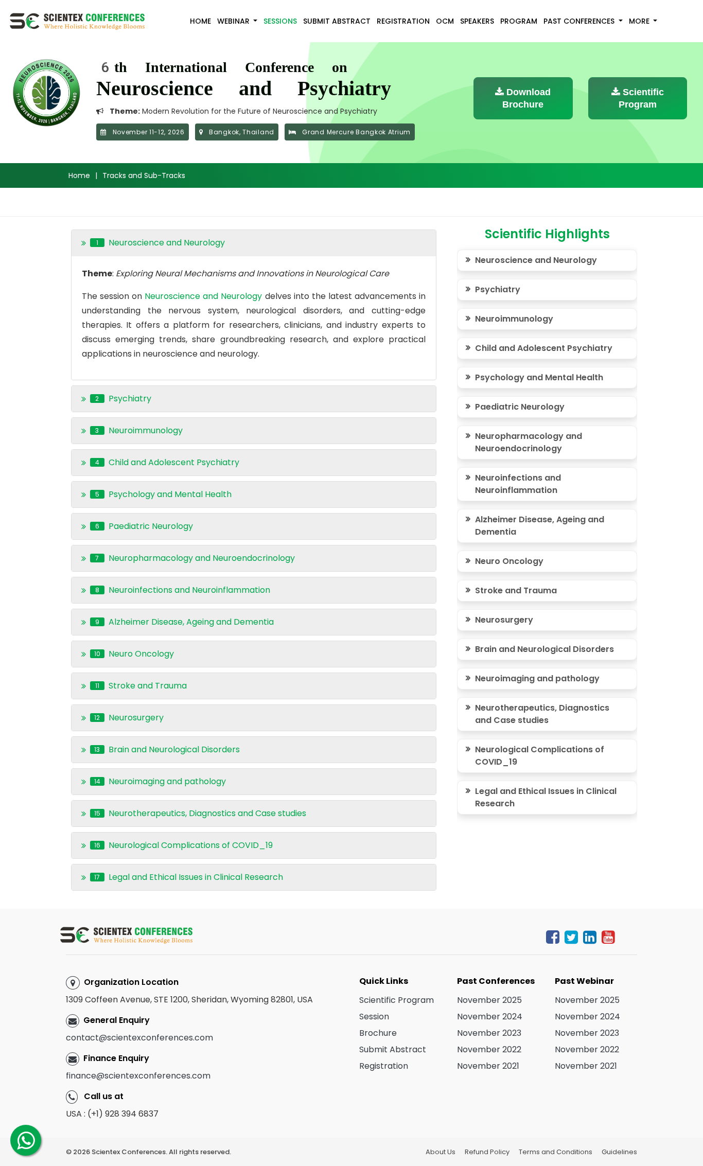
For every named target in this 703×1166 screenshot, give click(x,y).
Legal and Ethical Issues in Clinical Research (546, 797)
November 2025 (489, 1000)
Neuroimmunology (514, 319)
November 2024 (489, 1016)
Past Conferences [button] (580, 21)
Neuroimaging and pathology (537, 678)
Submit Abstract (337, 21)
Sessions (280, 21)
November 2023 (489, 1033)
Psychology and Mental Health (539, 377)
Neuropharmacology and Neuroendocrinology (528, 442)
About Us (440, 1152)
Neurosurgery (504, 620)
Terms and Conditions (555, 1152)
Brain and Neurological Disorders (544, 649)
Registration (403, 21)
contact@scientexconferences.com (139, 1038)
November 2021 (488, 1066)
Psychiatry (497, 289)
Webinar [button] (234, 21)
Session (374, 1016)
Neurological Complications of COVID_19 (539, 756)
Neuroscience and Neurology (203, 296)
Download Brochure (526, 98)
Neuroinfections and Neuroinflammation (518, 484)
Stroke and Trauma (516, 590)
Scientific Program (641, 98)
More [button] (640, 21)
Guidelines (619, 1152)
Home (200, 21)
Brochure (378, 1033)
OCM (445, 21)
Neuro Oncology (509, 561)
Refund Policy (487, 1152)
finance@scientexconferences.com (138, 1076)
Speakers (477, 21)
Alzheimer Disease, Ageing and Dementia (539, 526)
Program (518, 21)
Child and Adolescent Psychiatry (543, 348)
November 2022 (489, 1049)
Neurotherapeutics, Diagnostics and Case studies (542, 714)
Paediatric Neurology (520, 407)
